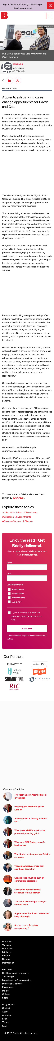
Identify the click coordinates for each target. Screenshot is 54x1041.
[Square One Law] (15, 678)
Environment (8, 987)
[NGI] (39, 663)
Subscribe (27, 628)
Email (9, 573)
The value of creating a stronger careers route (30, 903)
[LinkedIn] (9, 80)
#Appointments (23, 516)
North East (7, 941)
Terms (5, 1022)
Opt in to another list (15, 584)
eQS (51, 26)
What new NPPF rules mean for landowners (30, 844)
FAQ (4, 1025)
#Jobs (5, 512)
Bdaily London (17, 589)
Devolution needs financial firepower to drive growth (27, 891)
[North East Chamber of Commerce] (39, 678)
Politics (5, 990)
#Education (8, 516)
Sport (5, 997)
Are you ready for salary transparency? (26, 927)
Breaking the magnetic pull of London (29, 808)
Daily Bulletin (8, 1004)
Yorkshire (6, 945)
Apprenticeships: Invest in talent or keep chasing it (31, 915)
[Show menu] (49, 16)
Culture (6, 994)
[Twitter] (17, 80)
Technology (8, 976)
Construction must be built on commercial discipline (29, 879)
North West (7, 948)
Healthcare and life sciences (15, 973)
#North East (16, 512)
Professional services (12, 983)
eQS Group (18, 67)
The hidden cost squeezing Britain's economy (32, 855)
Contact (6, 1008)
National (6, 959)
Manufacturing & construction (16, 980)
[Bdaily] (4, 15)
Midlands (6, 952)
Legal (4, 1018)
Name (9, 562)
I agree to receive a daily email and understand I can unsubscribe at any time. (26, 616)
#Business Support (11, 521)
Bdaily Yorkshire (18, 597)
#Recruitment (31, 512)
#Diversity (28, 521)
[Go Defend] (39, 671)
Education (7, 969)
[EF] (15, 663)
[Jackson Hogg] (15, 671)
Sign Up (50, 5)
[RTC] (15, 686)
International (8, 962)
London (6, 955)
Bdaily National (17, 593)
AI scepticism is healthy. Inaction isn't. (30, 820)
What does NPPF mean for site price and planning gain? (29, 832)
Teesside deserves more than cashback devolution (29, 867)
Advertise (6, 1015)
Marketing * (16, 601)
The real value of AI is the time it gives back (30, 796)
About (5, 1011)
